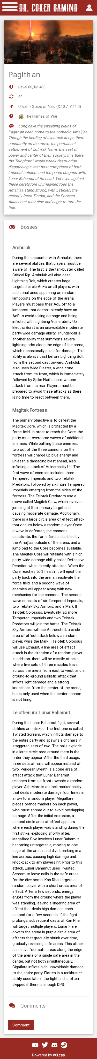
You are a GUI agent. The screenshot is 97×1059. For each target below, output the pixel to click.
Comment (20, 1025)
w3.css (59, 1055)
